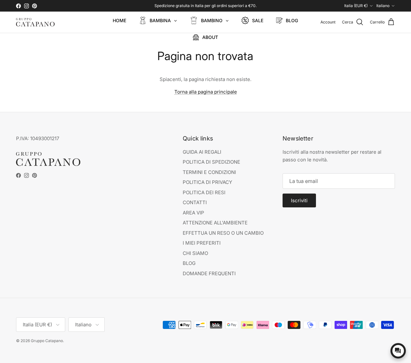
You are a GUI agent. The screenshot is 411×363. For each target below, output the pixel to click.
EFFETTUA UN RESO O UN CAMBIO (223, 233)
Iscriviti (299, 200)
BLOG (189, 263)
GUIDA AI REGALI (202, 152)
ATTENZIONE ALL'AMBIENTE (215, 223)
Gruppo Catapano (47, 340)
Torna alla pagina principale (205, 92)
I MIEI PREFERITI (202, 243)
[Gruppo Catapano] (35, 22)
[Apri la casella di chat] (398, 350)
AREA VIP (193, 213)
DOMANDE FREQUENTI (209, 273)
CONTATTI (195, 202)
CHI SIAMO (195, 253)
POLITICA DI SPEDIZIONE (211, 162)
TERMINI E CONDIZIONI (209, 172)
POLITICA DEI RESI (204, 192)
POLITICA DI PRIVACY (207, 182)
